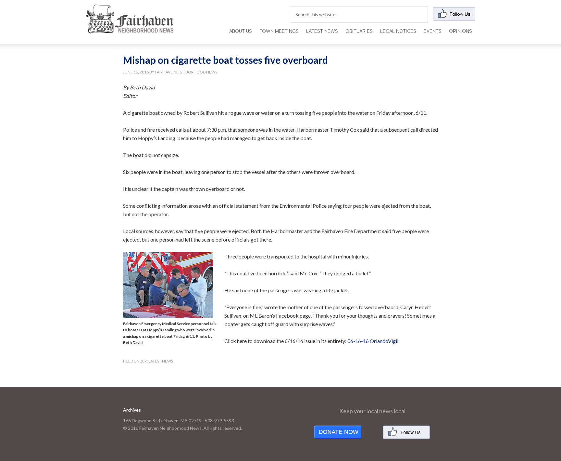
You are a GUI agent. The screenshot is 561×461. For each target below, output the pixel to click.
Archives (132, 410)
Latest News (160, 361)
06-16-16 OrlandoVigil (372, 341)
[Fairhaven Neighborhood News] (129, 28)
